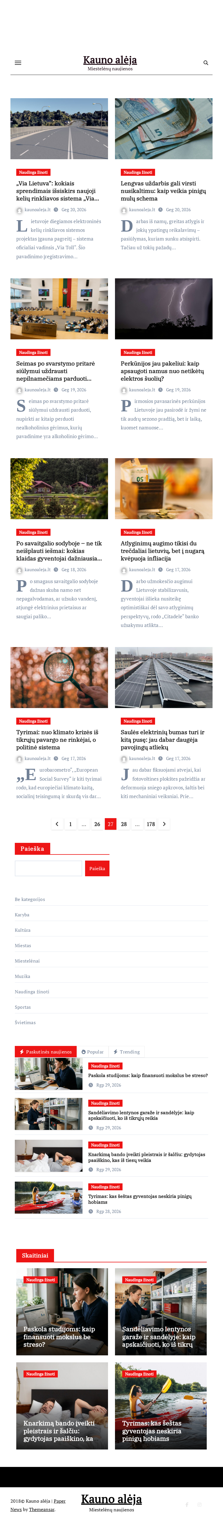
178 (151, 823)
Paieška (32, 848)
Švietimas (25, 1022)
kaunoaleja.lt (38, 209)
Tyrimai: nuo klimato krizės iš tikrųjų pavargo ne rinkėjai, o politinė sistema (57, 739)
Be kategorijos (30, 899)
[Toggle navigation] (18, 63)
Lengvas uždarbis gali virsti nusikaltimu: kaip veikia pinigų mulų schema (163, 190)
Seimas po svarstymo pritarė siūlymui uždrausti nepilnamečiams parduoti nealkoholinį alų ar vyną (55, 374)
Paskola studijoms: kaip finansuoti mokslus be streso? (148, 1075)
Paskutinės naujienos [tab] (48, 1052)
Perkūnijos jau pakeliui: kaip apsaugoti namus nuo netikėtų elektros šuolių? (162, 370)
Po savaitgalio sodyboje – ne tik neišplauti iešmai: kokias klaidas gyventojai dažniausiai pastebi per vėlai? (59, 554)
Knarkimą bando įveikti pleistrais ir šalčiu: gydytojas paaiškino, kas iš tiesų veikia (146, 1157)
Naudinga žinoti (33, 172)
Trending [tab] (129, 1052)
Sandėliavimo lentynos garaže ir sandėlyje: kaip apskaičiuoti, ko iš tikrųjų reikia (141, 1115)
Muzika (22, 976)
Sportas (23, 1007)
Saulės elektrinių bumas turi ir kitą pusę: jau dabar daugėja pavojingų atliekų (162, 739)
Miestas (23, 945)
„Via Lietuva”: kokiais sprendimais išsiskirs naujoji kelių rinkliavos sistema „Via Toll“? (56, 194)
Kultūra (22, 930)
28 (124, 823)
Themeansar (41, 1509)
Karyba (22, 914)
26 (97, 823)
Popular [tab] (95, 1052)
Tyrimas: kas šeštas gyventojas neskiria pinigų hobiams (140, 1199)
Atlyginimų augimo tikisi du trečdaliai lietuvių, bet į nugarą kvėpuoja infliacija (162, 550)
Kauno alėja (110, 59)
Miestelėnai (27, 961)
